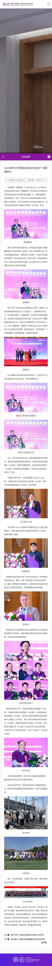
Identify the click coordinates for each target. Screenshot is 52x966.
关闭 (44, 942)
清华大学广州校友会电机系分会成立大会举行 (24, 935)
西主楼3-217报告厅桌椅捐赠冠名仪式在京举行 (24, 939)
